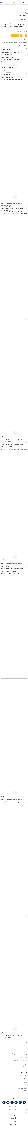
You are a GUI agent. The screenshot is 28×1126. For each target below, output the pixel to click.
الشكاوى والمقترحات (21, 1090)
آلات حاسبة (19, 70)
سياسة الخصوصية (22, 1086)
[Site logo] (14, 2)
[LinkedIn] (8, 1102)
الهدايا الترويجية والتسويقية (15, 9)
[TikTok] (20, 1102)
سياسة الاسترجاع (22, 1093)
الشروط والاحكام (22, 1088)
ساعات (23, 70)
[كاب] (14, 77)
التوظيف (24, 1078)
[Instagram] (24, 1102)
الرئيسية (25, 9)
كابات (8, 203)
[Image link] (21, 1047)
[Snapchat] (16, 1102)
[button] (15, 64)
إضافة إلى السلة (14, 35)
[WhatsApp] (4, 1102)
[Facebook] (12, 1102)
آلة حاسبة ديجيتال (7, 67)
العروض (22, 42)
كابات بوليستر (4, 203)
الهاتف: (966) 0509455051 (18, 1066)
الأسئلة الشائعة (22, 1075)
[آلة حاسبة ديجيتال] (14, 54)
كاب (2, 200)
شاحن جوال (4, 9)
